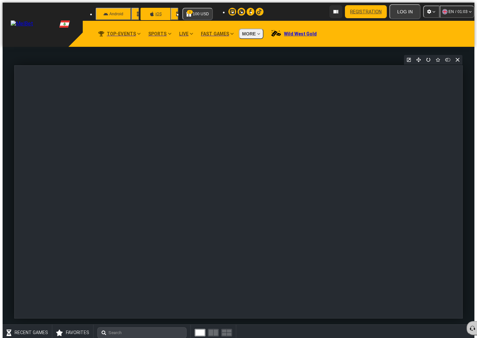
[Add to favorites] (438, 60)
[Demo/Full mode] (448, 60)
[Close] (457, 60)
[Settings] (431, 12)
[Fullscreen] (418, 60)
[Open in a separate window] (409, 60)
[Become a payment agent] (335, 11)
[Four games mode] (226, 332)
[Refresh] (428, 60)
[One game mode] (200, 332)
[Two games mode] (213, 332)
